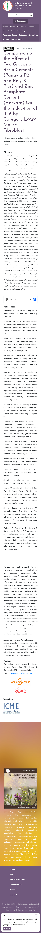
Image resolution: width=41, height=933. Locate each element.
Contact (31, 27)
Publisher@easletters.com (20, 673)
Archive (6, 39)
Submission (21, 21)
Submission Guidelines (28, 35)
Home (5, 27)
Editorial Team (9, 31)
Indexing (21, 31)
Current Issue (17, 39)
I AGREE (7, 929)
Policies (20, 27)
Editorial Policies (17, 880)
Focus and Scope (10, 35)
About (12, 27)
